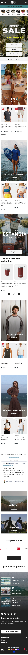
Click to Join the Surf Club (12, 631)
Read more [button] (13, 476)
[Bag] (26, 2)
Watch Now (14, 508)
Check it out (16, 605)
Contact (4, 643)
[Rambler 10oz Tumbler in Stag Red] (20, 272)
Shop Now (14, 102)
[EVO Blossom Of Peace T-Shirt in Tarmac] (7, 114)
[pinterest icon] (8, 614)
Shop (3, 640)
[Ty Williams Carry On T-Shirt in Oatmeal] (20, 350)
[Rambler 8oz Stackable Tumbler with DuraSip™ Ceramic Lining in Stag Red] (7, 272)
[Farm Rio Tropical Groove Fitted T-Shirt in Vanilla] (20, 190)
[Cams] (19, 2)
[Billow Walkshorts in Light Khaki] (20, 114)
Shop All (14, 49)
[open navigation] (2, 2)
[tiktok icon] (11, 614)
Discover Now (16, 593)
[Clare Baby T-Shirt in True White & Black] (7, 426)
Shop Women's (14, 53)
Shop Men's (14, 44)
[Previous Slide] (2, 55)
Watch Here (16, 583)
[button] (5, 2)
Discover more (14, 558)
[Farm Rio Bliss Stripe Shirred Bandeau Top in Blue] (7, 190)
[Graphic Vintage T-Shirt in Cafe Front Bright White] (20, 426)
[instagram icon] (5, 614)
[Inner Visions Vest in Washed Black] (7, 350)
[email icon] (15, 614)
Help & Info (5, 637)
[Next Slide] (26, 55)
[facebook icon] (2, 614)
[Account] (22, 2)
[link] (14, 481)
